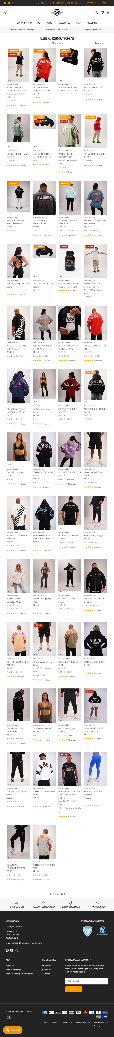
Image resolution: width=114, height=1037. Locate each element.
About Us (10, 966)
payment (46, 970)
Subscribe (74, 989)
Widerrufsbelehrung (101, 1022)
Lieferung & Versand (82, 1022)
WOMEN (50, 23)
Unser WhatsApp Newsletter (19, 974)
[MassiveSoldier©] (57, 12)
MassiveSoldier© (18, 1011)
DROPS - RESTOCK (24, 23)
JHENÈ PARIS (92, 23)
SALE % (78, 23)
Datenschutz (67, 1022)
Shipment (46, 966)
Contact (46, 974)
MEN (39, 23)
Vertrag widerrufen (101, 1026)
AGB (45, 1022)
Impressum (55, 1022)
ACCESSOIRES (64, 23)
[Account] (95, 12)
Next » (63, 894)
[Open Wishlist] (102, 12)
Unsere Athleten (13, 970)
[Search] (6, 12)
